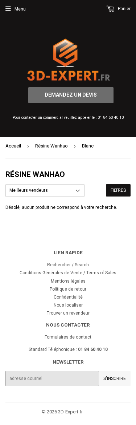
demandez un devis (71, 95)
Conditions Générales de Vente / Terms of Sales (68, 272)
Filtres (118, 190)
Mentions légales (68, 281)
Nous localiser (68, 305)
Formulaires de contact (68, 337)
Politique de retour (68, 289)
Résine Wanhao (51, 146)
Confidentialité (68, 297)
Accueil (13, 146)
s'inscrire (114, 378)
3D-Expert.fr (70, 411)
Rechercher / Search (68, 264)
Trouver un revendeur (68, 313)
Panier (124, 8)
